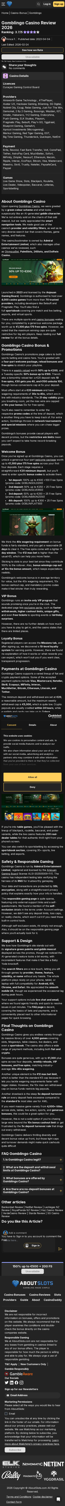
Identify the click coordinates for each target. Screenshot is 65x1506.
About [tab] (53, 724)
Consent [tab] (11, 724)
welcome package (45, 459)
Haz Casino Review (52, 1210)
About (36, 1299)
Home (5, 12)
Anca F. (11, 39)
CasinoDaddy (53, 1299)
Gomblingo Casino (29, 206)
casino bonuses (45, 319)
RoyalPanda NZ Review (25, 1210)
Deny (32, 787)
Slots (57, 1294)
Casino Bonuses (14, 1294)
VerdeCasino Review (14, 1213)
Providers (9, 1299)
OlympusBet (12, 251)
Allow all (32, 777)
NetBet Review (33, 1207)
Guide (24, 1299)
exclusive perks (33, 607)
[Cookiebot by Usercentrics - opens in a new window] (48, 716)
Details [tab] (32, 724)
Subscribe (15, 1449)
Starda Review (37, 1213)
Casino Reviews (39, 1294)
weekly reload (22, 370)
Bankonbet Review (12, 1207)
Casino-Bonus (19, 12)
